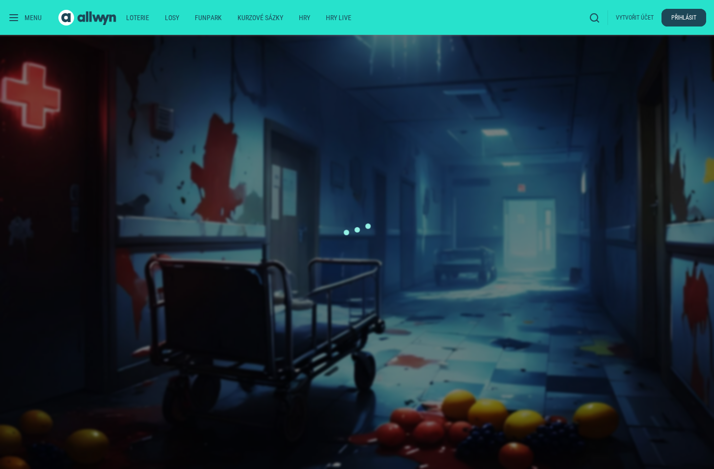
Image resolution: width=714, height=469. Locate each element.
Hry (304, 18)
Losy (172, 18)
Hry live (338, 18)
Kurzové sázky (260, 18)
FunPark (208, 18)
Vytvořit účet (635, 17)
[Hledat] (596, 17)
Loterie (137, 18)
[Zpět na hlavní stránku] (88, 18)
